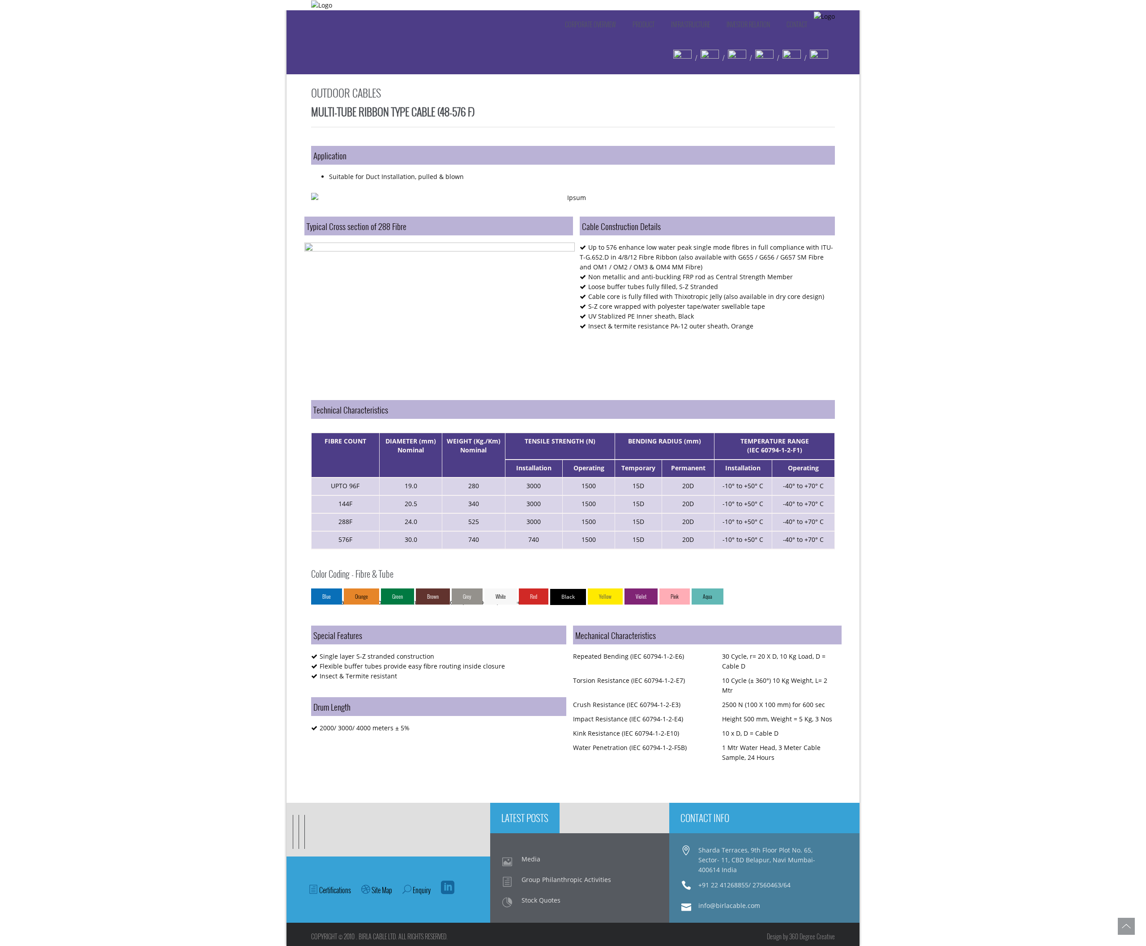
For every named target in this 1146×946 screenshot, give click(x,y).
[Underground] (764, 58)
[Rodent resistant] (710, 58)
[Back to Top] (1126, 926)
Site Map (381, 890)
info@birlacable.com (729, 905)
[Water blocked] (682, 58)
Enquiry (421, 890)
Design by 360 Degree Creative (801, 936)
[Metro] (792, 58)
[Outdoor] (737, 58)
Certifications (334, 890)
